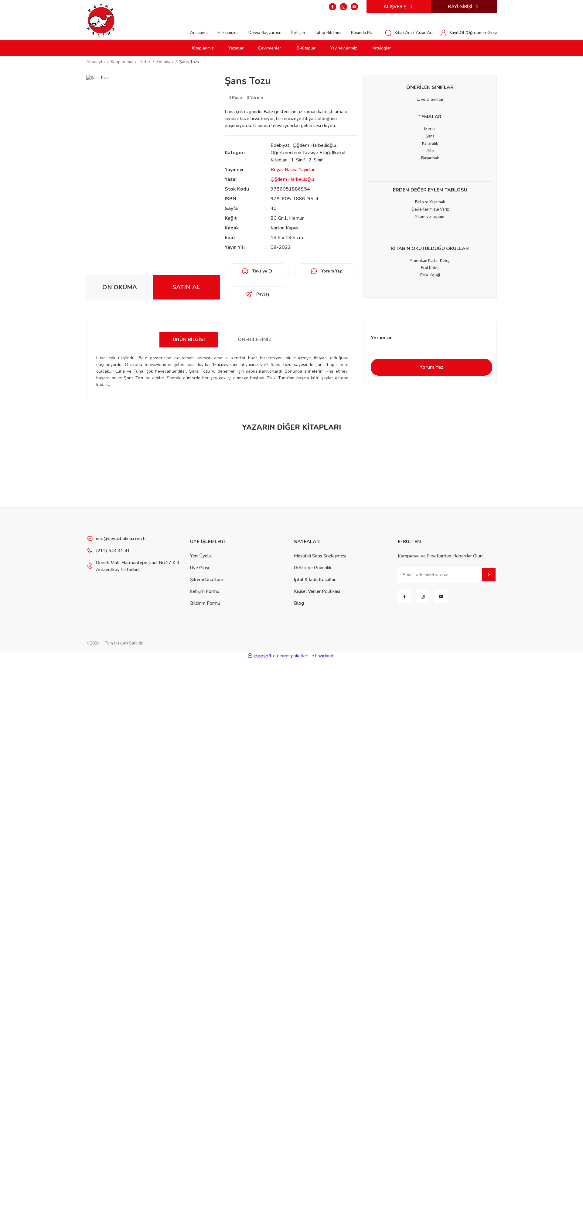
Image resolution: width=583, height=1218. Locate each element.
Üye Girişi (199, 568)
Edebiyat (280, 145)
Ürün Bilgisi (189, 339)
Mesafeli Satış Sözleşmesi (320, 556)
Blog (299, 603)
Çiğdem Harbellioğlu (314, 145)
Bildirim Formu (205, 603)
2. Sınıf (316, 160)
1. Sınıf (298, 160)
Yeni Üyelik (201, 556)
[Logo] (101, 19)
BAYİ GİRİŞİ (460, 7)
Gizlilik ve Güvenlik (312, 568)
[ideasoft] (259, 656)
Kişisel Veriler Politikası (317, 591)
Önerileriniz (255, 339)
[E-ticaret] (291, 656)
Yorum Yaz (431, 367)
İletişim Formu (204, 591)
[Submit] (489, 574)
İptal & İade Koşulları (315, 580)
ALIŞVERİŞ (395, 7)
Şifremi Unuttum (206, 580)
